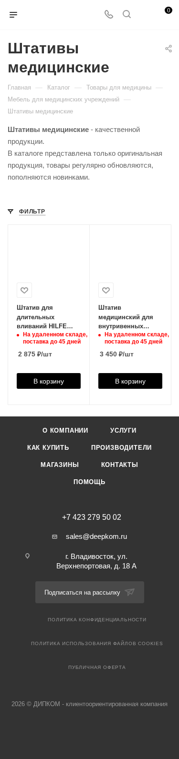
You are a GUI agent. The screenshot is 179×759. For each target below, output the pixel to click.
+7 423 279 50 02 (91, 517)
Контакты (119, 464)
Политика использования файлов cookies (97, 643)
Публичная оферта (97, 667)
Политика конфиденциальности (97, 619)
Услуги (123, 430)
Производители (121, 447)
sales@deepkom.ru (96, 536)
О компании (65, 430)
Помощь (89, 482)
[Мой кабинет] (144, 15)
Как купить (48, 447)
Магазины (60, 464)
